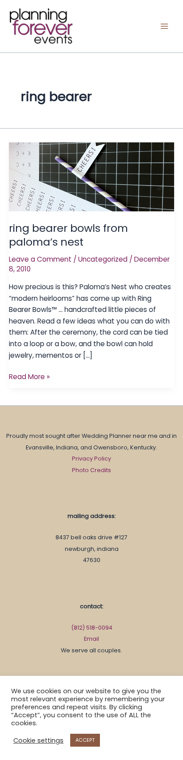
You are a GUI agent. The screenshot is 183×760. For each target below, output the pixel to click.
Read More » (29, 376)
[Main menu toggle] (164, 26)
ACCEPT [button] (85, 740)
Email (91, 639)
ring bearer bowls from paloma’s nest (68, 235)
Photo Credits (91, 470)
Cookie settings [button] (38, 740)
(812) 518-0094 (91, 627)
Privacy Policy (91, 458)
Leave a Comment (40, 259)
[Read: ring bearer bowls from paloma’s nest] (91, 176)
